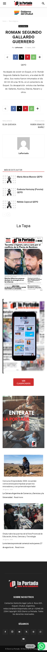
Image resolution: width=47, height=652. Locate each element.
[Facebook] (15, 57)
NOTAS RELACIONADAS (14, 166)
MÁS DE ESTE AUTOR (13, 170)
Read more (18, 497)
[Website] (33, 631)
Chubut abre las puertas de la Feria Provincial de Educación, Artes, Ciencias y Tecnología (23, 535)
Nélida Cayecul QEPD (27, 202)
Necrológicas (13, 21)
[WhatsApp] (33, 57)
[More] (39, 57)
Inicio (4, 21)
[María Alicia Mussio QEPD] (9, 179)
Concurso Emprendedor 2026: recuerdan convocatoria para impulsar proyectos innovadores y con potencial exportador (19, 484)
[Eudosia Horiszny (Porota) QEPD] (9, 192)
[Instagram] (12, 631)
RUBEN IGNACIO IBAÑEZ (37, 125)
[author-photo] (23, 150)
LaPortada (19, 47)
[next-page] (8, 214)
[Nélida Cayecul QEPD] (9, 204)
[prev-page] (4, 214)
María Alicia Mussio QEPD (29, 176)
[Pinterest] (27, 57)
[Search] (43, 3)
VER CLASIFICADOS (23, 382)
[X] (21, 57)
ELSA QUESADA (9, 124)
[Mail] (19, 631)
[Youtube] (23, 639)
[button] (4, 3)
